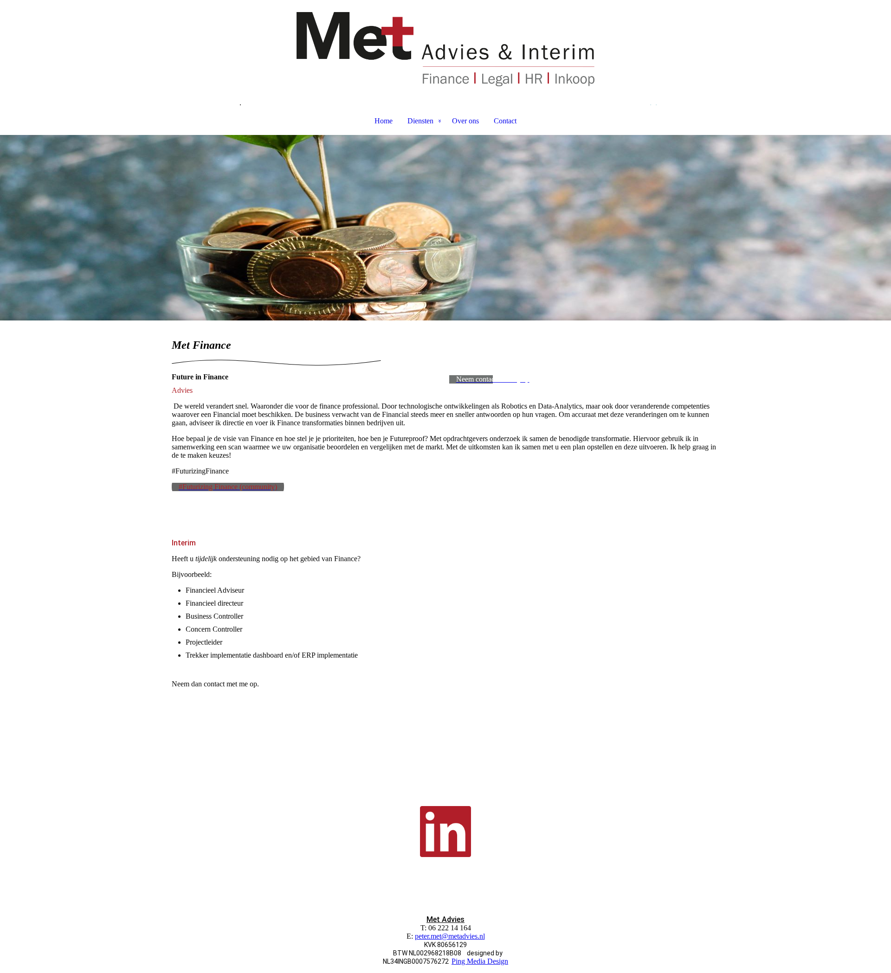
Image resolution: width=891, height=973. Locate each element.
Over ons (465, 121)
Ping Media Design (480, 961)
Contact (505, 121)
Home (383, 121)
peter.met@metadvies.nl (450, 936)
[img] (445, 49)
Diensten (420, 121)
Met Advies (445, 919)
